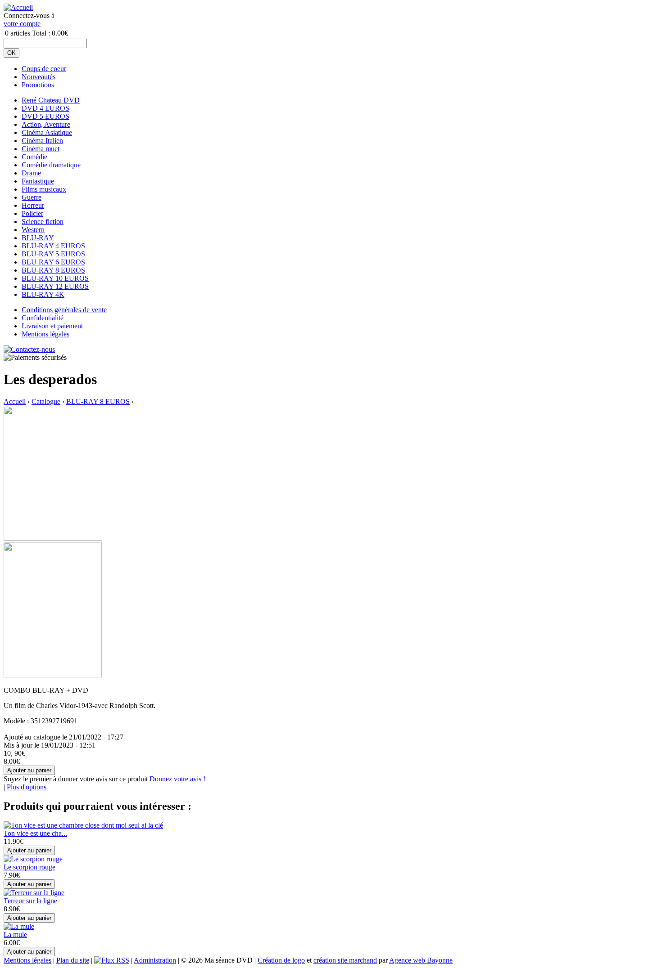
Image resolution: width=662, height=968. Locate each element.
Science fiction (42, 221)
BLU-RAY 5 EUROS (53, 254)
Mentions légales (45, 334)
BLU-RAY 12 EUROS (55, 286)
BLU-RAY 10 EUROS (55, 278)
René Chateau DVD (51, 100)
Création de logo (281, 960)
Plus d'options (26, 787)
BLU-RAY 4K (43, 294)
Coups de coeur (44, 68)
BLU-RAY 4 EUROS (53, 246)
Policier (32, 213)
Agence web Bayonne (421, 960)
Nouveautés (38, 77)
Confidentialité (42, 318)
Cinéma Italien (42, 140)
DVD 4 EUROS (45, 108)
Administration (155, 960)
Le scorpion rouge (29, 867)
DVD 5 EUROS (45, 116)
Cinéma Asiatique (47, 132)
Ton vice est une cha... (35, 833)
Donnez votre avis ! (177, 779)
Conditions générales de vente (64, 310)
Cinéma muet (40, 148)
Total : (41, 33)
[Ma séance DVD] (53, 538)
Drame (31, 173)
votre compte (22, 23)
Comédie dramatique (51, 165)
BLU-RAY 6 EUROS (53, 262)
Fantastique (38, 181)
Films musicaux (44, 189)
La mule (15, 934)
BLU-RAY (38, 238)
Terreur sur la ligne (30, 901)
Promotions (38, 85)
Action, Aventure (46, 124)
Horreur (33, 205)
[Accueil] (18, 7)
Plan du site (72, 960)
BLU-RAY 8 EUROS (53, 270)
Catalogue (46, 401)
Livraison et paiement (52, 326)
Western (33, 229)
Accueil (15, 401)
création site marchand (345, 960)
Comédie (34, 157)
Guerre (31, 197)
